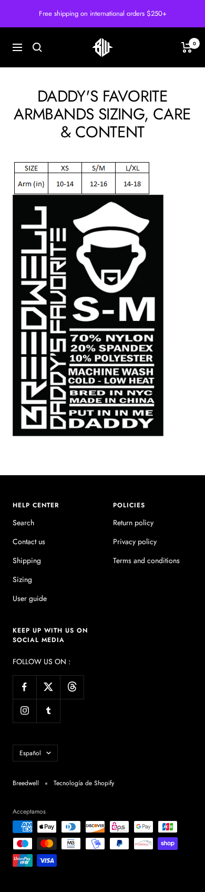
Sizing (22, 579)
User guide (30, 598)
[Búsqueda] (37, 47)
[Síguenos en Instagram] (24, 711)
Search (23, 522)
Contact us (29, 541)
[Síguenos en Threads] (72, 687)
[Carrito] (186, 47)
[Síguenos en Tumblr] (48, 711)
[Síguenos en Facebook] (24, 687)
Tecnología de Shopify (84, 783)
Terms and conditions (146, 560)
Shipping (27, 560)
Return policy (133, 522)
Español (30, 753)
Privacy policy (135, 541)
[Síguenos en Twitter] (48, 687)
